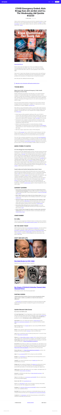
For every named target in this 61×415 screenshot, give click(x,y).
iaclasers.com (43, 315)
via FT (22, 207)
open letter (19, 301)
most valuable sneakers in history (31, 222)
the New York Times (42, 192)
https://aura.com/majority (23, 334)
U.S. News (19, 193)
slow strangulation (42, 137)
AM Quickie (4, 2)
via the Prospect (40, 203)
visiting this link (36, 320)
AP (18, 173)
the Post (23, 154)
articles (19, 111)
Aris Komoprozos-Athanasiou (32, 227)
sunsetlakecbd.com (27, 381)
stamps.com (34, 364)
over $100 (37, 118)
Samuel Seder (28, 18)
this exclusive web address (25, 370)
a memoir (30, 160)
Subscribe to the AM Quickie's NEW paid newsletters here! (27, 83)
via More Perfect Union (20, 211)
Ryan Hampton (43, 125)
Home (49, 1)
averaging (22, 132)
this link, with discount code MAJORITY (28, 387)
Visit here (29, 330)
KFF (17, 111)
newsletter (19, 233)
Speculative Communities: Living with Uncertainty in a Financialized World (29, 230)
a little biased (26, 200)
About (53, 1)
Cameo (40, 22)
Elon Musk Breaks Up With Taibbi (24, 261)
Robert (21, 25)
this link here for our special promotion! (37, 392)
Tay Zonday (16, 23)
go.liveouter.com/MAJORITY (30, 377)
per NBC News (31, 105)
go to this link (22, 354)
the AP (26, 175)
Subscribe (57, 1)
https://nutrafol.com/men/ (36, 373)
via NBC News (18, 197)
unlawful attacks (27, 182)
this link (26, 325)
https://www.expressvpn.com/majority (21, 321)
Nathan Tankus (29, 231)
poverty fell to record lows (30, 141)
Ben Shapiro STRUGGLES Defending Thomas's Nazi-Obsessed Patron (30, 287)
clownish (42, 158)
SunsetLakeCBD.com (18, 64)
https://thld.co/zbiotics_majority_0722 (28, 337)
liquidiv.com (35, 360)
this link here (23, 356)
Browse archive (30, 402)
